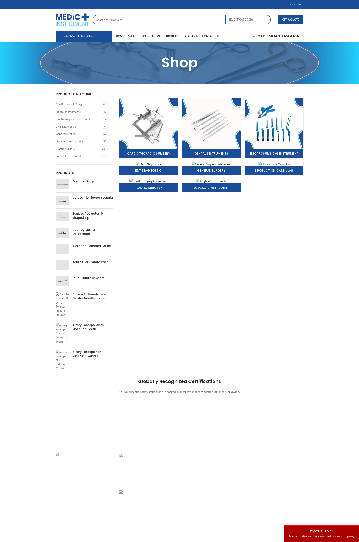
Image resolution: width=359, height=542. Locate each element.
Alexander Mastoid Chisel (91, 246)
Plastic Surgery (65, 148)
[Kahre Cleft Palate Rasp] (62, 265)
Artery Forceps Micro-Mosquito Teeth (89, 327)
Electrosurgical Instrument (73, 119)
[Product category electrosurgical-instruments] (274, 128)
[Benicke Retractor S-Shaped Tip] (62, 216)
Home (229, 456)
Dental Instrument (194, 463)
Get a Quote (290, 19)
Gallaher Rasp (83, 181)
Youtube (272, 491)
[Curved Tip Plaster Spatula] (62, 200)
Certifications (234, 470)
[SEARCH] (266, 19)
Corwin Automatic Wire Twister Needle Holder (89, 296)
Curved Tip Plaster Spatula (92, 198)
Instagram (273, 456)
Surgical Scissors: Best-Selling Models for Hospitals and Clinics (162, 500)
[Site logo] (72, 19)
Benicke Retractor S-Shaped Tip (88, 216)
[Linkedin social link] (279, 4)
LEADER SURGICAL (321, 534)
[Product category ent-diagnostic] (148, 168)
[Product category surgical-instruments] (211, 185)
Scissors (188, 477)
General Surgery (66, 134)
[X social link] (269, 4)
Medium (272, 484)
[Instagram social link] (274, 4)
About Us (231, 463)
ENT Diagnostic (66, 126)
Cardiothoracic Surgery (71, 104)
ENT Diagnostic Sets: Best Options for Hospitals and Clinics (162, 464)
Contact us (232, 491)
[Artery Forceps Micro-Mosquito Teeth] (62, 333)
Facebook (273, 463)
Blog (228, 484)
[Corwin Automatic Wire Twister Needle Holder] (62, 304)
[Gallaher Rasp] (62, 184)
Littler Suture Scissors (88, 278)
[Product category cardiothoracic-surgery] (148, 128)
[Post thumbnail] (133, 469)
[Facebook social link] (264, 4)
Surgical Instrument (68, 156)
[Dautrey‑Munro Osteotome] (62, 233)
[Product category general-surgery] (211, 168)
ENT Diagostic (192, 470)
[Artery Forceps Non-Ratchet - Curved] (62, 360)
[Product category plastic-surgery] (148, 185)
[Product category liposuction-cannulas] (274, 168)
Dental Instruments (68, 112)
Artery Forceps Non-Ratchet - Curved (87, 354)
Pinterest (273, 477)
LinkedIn (272, 470)
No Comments (159, 518)
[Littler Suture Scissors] (62, 281)
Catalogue (231, 477)
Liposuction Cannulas (70, 141)
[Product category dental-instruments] (211, 128)
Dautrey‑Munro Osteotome (83, 232)
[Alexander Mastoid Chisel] (62, 249)
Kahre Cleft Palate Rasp (90, 262)
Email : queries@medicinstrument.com (86, 485)
